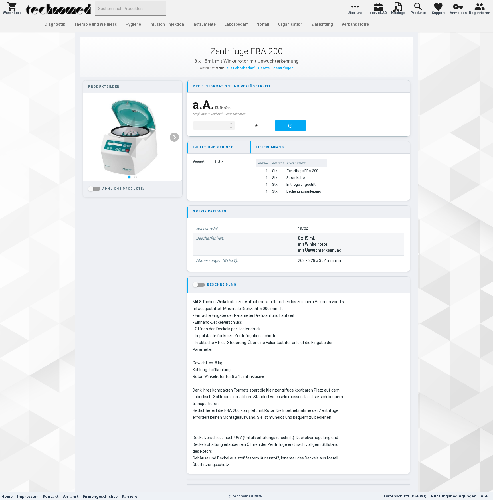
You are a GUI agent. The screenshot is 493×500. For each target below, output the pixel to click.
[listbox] (132, 137)
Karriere (129, 496)
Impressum (28, 496)
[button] (12, 8)
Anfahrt (71, 496)
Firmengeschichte (100, 496)
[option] (132, 137)
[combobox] (130, 8)
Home (7, 496)
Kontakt (51, 496)
